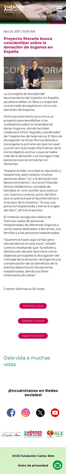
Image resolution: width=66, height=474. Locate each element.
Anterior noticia (33, 305)
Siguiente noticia (33, 335)
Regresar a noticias (33, 320)
